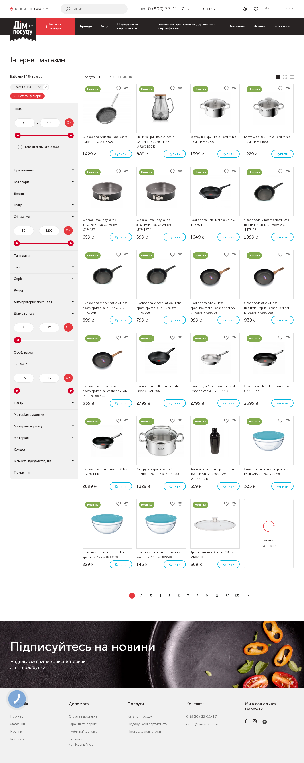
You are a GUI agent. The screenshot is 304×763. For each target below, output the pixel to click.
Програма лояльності (144, 732)
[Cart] (267, 9)
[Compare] (245, 9)
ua (288, 9)
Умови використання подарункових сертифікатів (186, 26)
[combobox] (123, 77)
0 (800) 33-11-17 (201, 716)
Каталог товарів (55, 26)
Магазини (237, 26)
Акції (104, 26)
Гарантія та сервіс (83, 724)
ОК (69, 122)
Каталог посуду (140, 716)
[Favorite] (256, 9)
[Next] (246, 596)
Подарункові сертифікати (127, 26)
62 (227, 596)
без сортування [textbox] (120, 77)
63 (237, 596)
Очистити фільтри (27, 96)
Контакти (282, 26)
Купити (121, 154)
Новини (259, 26)
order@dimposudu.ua (202, 724)
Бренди (86, 26)
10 (216, 596)
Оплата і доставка (83, 716)
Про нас (16, 716)
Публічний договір (83, 732)
